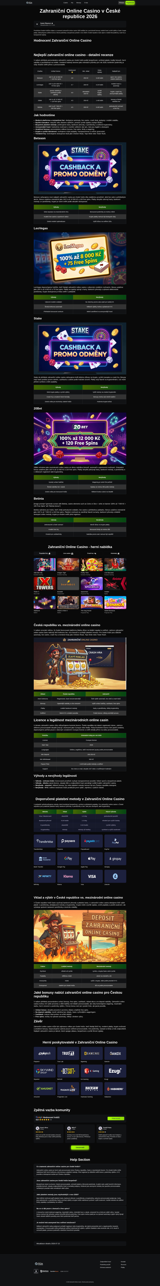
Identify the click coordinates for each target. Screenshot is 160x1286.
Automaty (114, 553)
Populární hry (43, 553)
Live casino (67, 553)
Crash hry (90, 553)
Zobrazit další (80, 1147)
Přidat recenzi (116, 1118)
